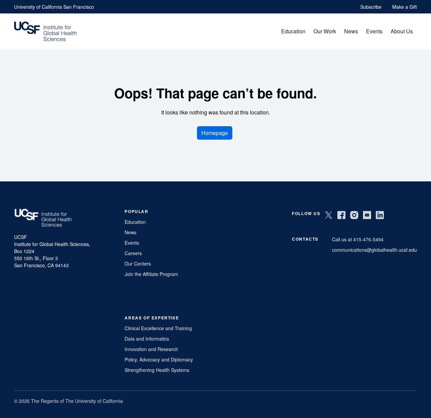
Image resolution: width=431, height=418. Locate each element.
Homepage (214, 133)
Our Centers (138, 263)
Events (374, 31)
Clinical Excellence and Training (158, 328)
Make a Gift (404, 6)
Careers (133, 253)
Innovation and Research (151, 349)
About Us (402, 31)
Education (293, 31)
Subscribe (371, 6)
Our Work (324, 31)
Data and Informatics (147, 338)
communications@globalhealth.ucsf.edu (374, 249)
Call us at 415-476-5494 (358, 239)
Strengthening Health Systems (157, 370)
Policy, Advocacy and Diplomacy (159, 359)
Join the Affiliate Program (151, 274)
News (351, 31)
